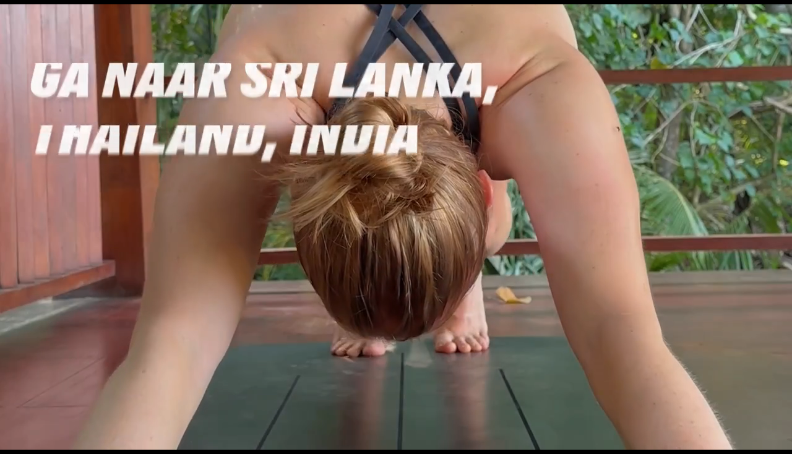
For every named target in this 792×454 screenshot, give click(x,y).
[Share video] (777, 15)
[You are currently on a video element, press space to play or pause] (396, 227)
